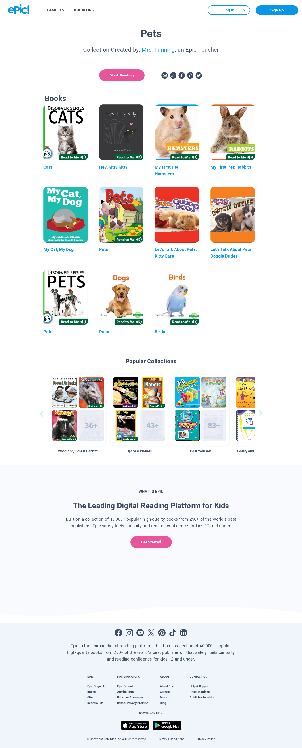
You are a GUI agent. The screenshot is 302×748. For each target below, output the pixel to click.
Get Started (151, 542)
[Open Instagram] (129, 632)
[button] (78, 410)
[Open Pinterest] (162, 632)
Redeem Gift (95, 703)
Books (91, 692)
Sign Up (277, 10)
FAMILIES (55, 10)
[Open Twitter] (151, 632)
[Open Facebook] (118, 632)
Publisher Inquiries (202, 697)
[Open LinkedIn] (183, 632)
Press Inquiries (200, 692)
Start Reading (122, 75)
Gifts (90, 697)
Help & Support (200, 686)
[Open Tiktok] (172, 632)
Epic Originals (96, 686)
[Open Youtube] (140, 632)
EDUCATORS (82, 10)
